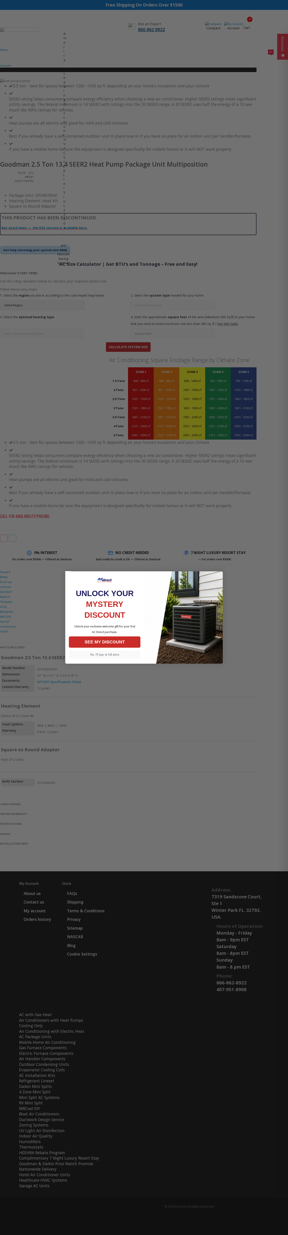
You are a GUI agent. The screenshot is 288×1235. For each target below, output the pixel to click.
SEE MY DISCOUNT (105, 642)
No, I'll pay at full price (104, 654)
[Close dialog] (68, 571)
